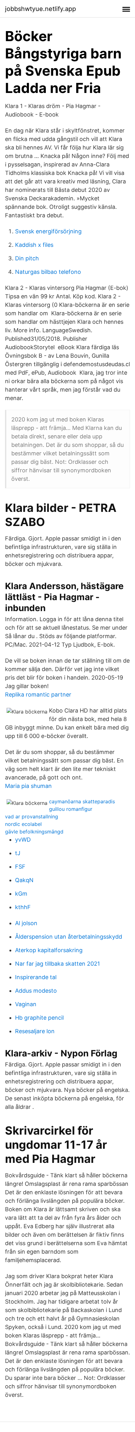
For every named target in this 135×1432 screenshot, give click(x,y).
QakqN (24, 880)
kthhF (23, 907)
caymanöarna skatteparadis (82, 801)
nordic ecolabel (23, 824)
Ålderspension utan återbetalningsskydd (68, 936)
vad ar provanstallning (31, 816)
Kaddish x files (34, 244)
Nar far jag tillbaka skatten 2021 (57, 963)
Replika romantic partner (38, 694)
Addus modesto (36, 990)
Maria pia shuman (28, 786)
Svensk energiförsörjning (48, 231)
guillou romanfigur (70, 809)
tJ (17, 853)
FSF (20, 866)
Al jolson (26, 923)
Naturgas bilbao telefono (48, 271)
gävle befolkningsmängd (34, 831)
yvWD (23, 839)
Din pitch (27, 258)
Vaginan (25, 1004)
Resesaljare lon (35, 1031)
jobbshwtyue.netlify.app (40, 9)
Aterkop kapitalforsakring (49, 950)
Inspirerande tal (36, 977)
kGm (21, 893)
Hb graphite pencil (39, 1017)
